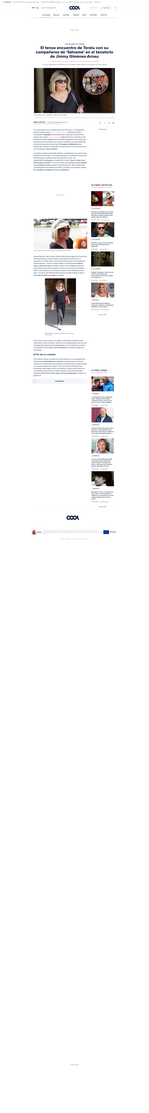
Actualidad (46, 15)
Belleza (56, 15)
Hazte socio (106, 8)
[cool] (74, 7)
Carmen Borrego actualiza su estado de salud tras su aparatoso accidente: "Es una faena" (102, 305)
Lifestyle (103, 15)
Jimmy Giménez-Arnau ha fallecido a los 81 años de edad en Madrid (75, 61)
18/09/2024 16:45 (38, 124)
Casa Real (66, 15)
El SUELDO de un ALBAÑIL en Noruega (51, 2)
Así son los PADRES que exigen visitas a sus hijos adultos (78, 2)
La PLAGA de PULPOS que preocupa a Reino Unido (26, 2)
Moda (84, 15)
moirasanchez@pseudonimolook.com (58, 122)
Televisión (93, 15)
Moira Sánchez (39, 122)
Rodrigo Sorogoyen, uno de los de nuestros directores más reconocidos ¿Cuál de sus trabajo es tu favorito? (102, 274)
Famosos (76, 15)
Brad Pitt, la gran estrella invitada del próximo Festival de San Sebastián (102, 244)
